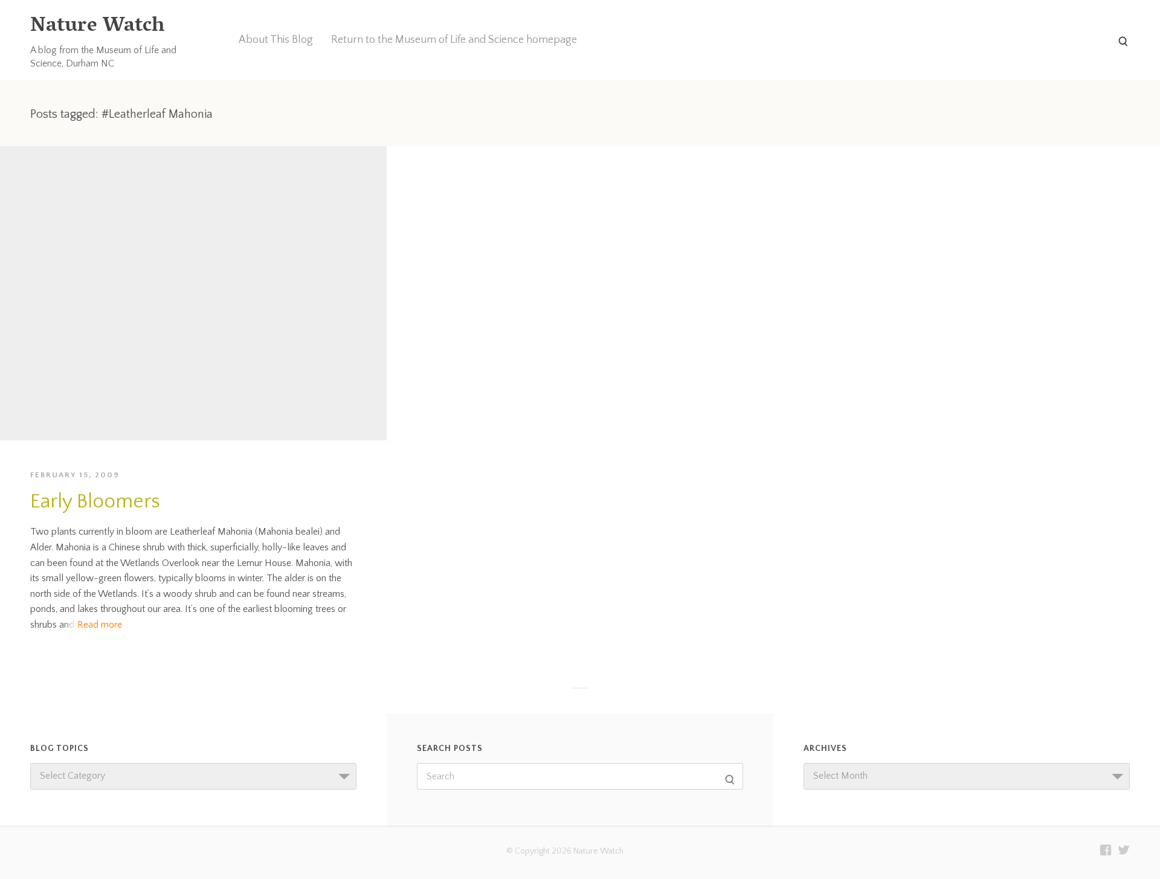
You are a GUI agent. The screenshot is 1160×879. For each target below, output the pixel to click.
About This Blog (276, 40)
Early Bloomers (95, 502)
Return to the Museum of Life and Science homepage (454, 40)
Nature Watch (97, 27)
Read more (99, 624)
